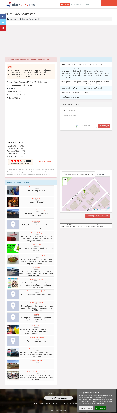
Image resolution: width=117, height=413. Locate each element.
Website (11, 88)
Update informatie (46, 161)
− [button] (65, 183)
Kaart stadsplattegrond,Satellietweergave (78, 174)
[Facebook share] (3, 16)
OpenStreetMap (98, 210)
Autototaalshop (36, 221)
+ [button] (65, 179)
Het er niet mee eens (86, 408)
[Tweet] (3, 22)
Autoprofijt (36, 267)
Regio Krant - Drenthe (36, 279)
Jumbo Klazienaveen (36, 302)
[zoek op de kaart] (20, 4)
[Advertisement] (58, 41)
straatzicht (100, 174)
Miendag (36, 314)
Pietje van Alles (36, 244)
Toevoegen (64, 5)
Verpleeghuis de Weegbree (36, 233)
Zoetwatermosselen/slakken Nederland (37, 256)
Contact (87, 5)
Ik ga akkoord (100, 408)
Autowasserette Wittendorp (36, 210)
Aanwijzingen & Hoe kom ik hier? (98, 216)
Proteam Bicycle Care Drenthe (36, 372)
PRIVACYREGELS (76, 5)
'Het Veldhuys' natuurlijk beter (36, 291)
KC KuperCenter (37, 326)
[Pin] (3, 28)
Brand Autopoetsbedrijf (36, 187)
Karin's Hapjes (36, 198)
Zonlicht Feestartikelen (36, 337)
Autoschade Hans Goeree (36, 349)
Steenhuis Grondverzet (37, 360)
